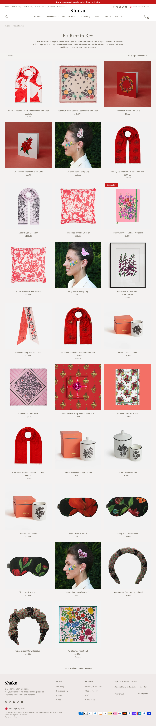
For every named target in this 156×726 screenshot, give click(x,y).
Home (7, 26)
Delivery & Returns (93, 687)
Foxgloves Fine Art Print (127, 291)
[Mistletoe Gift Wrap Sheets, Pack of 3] (78, 387)
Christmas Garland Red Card (127, 111)
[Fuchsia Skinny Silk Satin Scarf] (28, 326)
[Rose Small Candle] (28, 507)
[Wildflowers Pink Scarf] (78, 624)
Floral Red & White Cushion (78, 233)
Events (59, 695)
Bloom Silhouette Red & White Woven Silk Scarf (28, 111)
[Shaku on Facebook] (113, 7)
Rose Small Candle (28, 533)
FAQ (87, 695)
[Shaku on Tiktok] (123, 7)
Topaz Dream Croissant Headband (128, 592)
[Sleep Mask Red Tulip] (28, 565)
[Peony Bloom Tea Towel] (127, 387)
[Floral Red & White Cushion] (78, 206)
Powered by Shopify (12, 717)
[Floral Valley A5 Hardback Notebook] (127, 206)
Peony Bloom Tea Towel (127, 414)
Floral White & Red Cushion (28, 291)
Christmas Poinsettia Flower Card (28, 172)
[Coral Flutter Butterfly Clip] (78, 145)
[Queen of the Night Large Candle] (78, 445)
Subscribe (143, 694)
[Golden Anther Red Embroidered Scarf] (78, 326)
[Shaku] (78, 10)
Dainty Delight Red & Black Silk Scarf (127, 172)
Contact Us (90, 700)
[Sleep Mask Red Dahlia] (127, 507)
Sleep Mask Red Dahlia (127, 533)
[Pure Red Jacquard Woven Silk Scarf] (28, 445)
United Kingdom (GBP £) (141, 7)
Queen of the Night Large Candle (78, 472)
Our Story (60, 687)
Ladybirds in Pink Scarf (28, 414)
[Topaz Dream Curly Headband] (28, 624)
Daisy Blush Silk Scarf (28, 233)
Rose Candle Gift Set (127, 472)
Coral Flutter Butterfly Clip (78, 172)
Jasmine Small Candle (127, 353)
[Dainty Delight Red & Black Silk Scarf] (127, 145)
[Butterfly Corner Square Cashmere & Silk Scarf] (78, 84)
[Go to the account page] (144, 16)
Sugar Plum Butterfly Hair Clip (78, 592)
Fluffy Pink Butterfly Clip (78, 291)
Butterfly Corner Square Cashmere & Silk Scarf (78, 111)
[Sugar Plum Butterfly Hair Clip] (78, 565)
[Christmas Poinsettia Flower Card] (28, 145)
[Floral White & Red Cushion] (28, 265)
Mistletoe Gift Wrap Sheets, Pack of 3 (78, 414)
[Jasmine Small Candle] (127, 326)
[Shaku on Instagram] (117, 7)
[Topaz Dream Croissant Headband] (127, 565)
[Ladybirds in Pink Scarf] (28, 387)
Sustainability (62, 691)
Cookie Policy (91, 691)
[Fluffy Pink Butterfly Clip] (78, 265)
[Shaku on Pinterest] (120, 7)
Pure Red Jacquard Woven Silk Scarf (28, 472)
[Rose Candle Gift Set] (127, 445)
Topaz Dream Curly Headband (28, 651)
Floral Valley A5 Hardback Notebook (127, 233)
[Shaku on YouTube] (126, 7)
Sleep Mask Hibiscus (78, 533)
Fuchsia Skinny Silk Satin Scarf (28, 353)
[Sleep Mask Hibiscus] (78, 507)
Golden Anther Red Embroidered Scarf (78, 353)
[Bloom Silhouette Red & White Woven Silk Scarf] (28, 84)
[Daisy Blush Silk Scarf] (28, 206)
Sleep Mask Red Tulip (28, 592)
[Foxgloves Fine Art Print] (127, 265)
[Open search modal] (6, 16)
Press (58, 700)
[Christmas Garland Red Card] (127, 84)
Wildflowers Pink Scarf (78, 651)
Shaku (20, 712)
